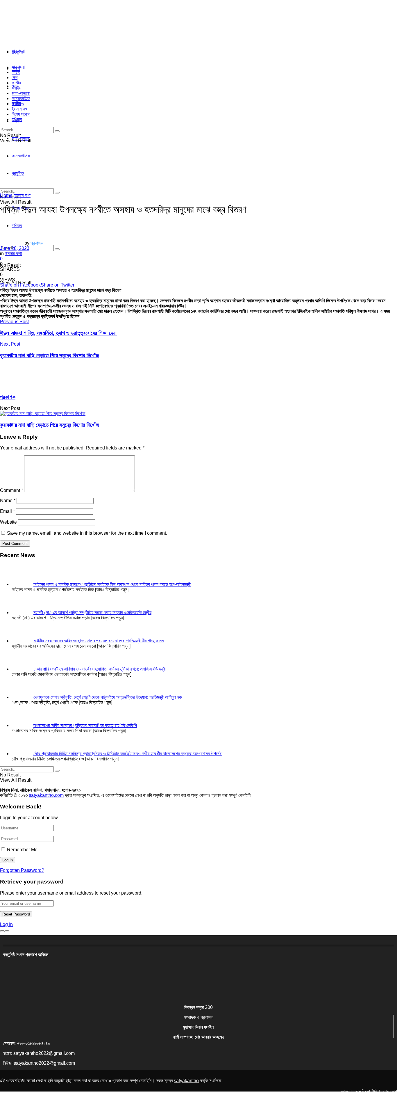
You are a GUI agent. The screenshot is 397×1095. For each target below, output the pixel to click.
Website (8, 522)
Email (7, 511)
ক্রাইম (16, 88)
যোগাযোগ (390, 1091)
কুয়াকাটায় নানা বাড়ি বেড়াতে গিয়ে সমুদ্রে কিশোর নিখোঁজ (49, 425)
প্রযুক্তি (18, 103)
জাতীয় (16, 82)
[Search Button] (57, 249)
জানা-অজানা (21, 93)
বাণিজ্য (17, 119)
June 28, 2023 (14, 248)
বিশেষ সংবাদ (21, 114)
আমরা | (346, 1091)
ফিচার (16, 72)
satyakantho (186, 1080)
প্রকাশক (37, 243)
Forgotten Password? (22, 870)
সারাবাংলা (18, 51)
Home (6, 195)
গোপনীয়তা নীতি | (367, 1091)
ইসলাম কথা (20, 108)
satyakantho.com (46, 795)
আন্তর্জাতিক (21, 98)
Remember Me (22, 849)
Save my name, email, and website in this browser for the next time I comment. (87, 533)
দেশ (14, 77)
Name (7, 500)
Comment (11, 490)
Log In (6, 924)
